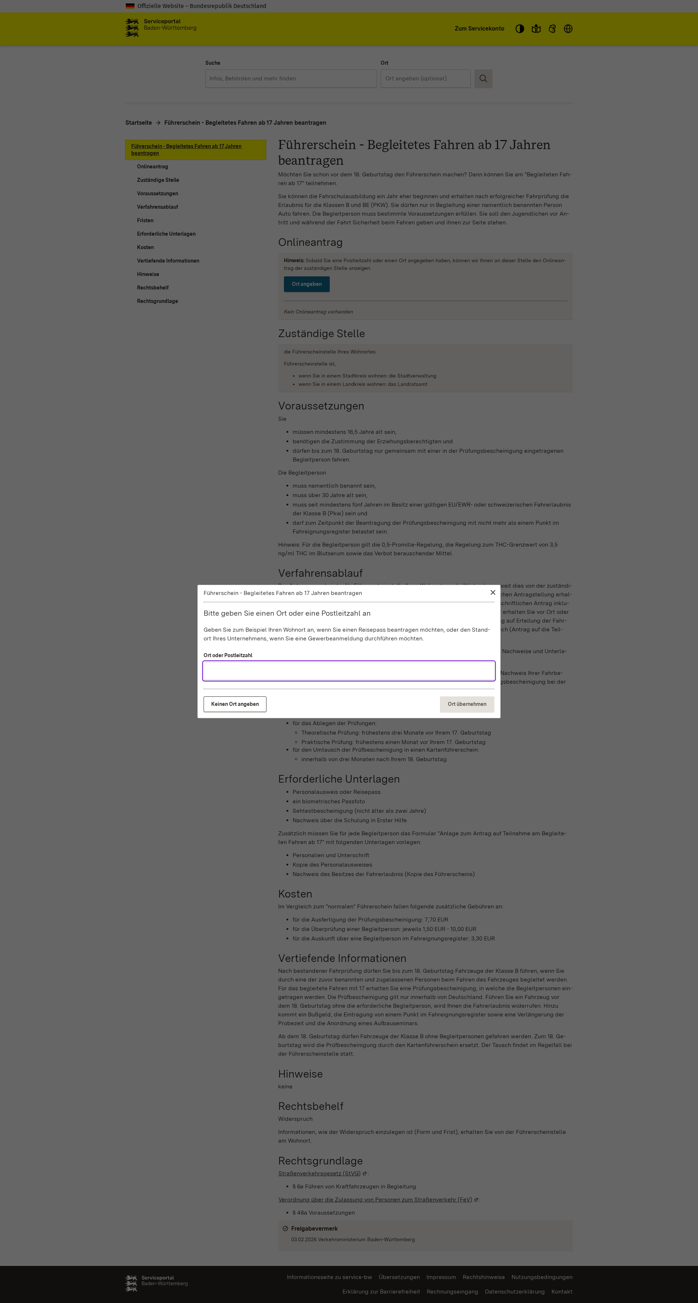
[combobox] (349, 671)
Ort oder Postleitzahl (228, 655)
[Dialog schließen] (493, 592)
